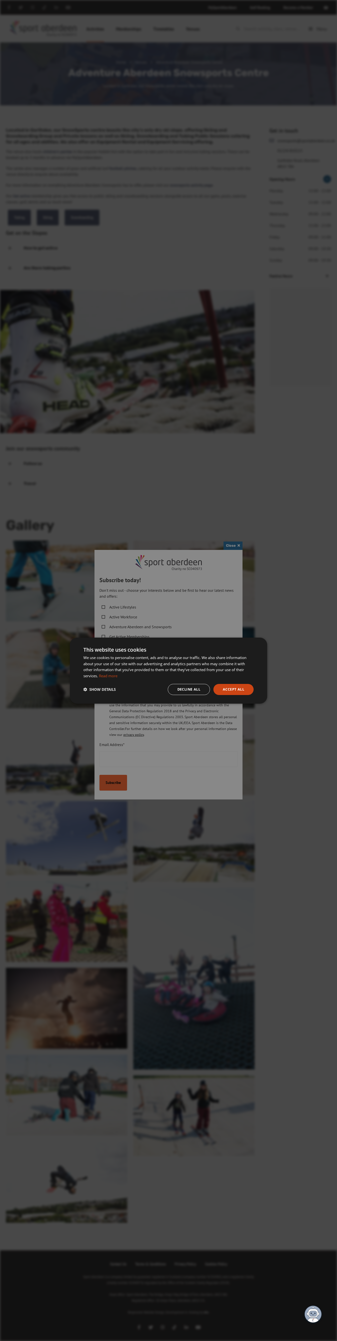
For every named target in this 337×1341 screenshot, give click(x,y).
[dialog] (168, 670)
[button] (99, 689)
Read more (108, 675)
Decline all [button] (188, 689)
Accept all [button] (233, 689)
